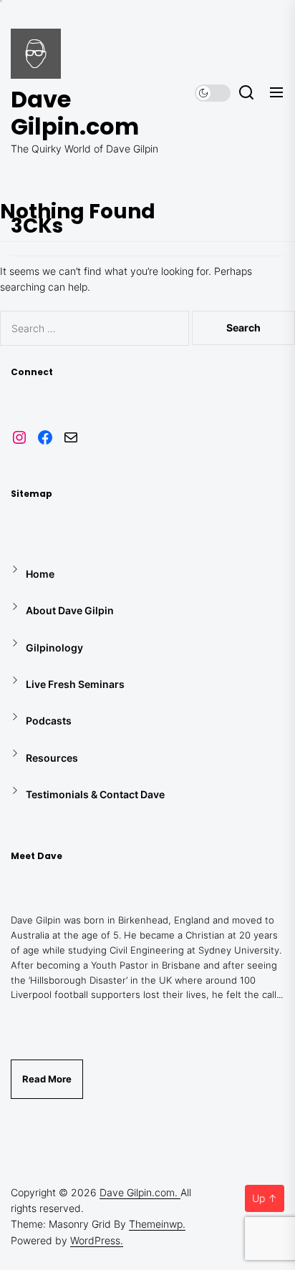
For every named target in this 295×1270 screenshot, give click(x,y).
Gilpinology (54, 647)
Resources (52, 758)
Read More (47, 1079)
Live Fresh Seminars (75, 684)
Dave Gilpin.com (75, 113)
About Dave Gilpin (70, 610)
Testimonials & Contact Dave (95, 794)
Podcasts (49, 720)
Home (40, 574)
